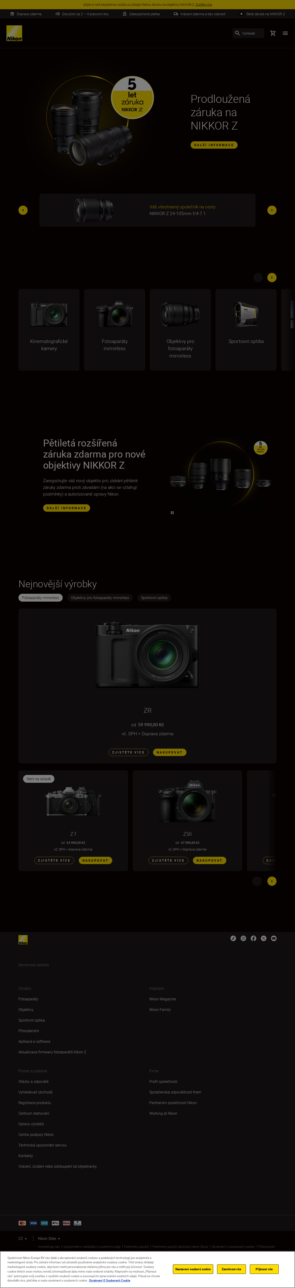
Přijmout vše (264, 1269)
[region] (147, 1269)
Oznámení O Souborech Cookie (109, 1280)
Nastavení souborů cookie (193, 1269)
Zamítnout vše (231, 1269)
